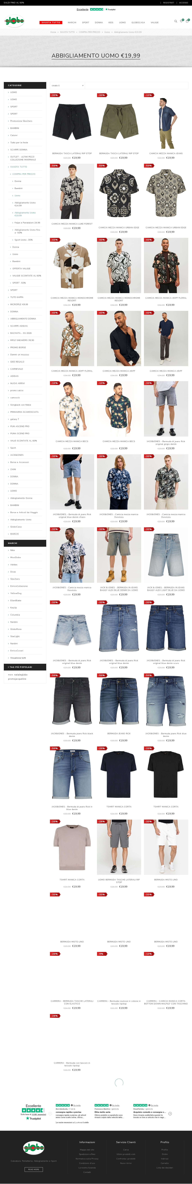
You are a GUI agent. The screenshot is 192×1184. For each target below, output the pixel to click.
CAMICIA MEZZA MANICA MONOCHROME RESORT (72, 299)
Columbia (15, 615)
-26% (101, 821)
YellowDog (16, 593)
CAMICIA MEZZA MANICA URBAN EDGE (119, 227)
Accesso (183, 3)
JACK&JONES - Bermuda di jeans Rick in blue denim (72, 808)
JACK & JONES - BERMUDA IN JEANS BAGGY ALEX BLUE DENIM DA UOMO (119, 589)
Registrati (168, 3)
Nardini (14, 622)
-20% (101, 748)
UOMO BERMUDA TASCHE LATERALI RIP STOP (119, 881)
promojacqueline (17, 678)
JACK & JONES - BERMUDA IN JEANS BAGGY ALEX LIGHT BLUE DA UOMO (166, 589)
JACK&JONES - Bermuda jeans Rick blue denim (166, 735)
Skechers (15, 579)
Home (53, 32)
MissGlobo (15, 557)
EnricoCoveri (16, 650)
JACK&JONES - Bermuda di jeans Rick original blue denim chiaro (72, 515)
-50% (54, 165)
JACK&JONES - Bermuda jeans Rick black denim (72, 735)
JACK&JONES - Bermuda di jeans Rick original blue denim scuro (166, 662)
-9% (100, 953)
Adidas (13, 564)
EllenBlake (15, 600)
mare (10, 674)
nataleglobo (21, 674)
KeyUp (13, 607)
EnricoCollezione (19, 586)
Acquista (80, 124)
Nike (12, 550)
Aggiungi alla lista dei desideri (75, 124)
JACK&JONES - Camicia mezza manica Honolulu (119, 515)
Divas (13, 571)
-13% (148, 95)
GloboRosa (16, 629)
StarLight (15, 636)
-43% (54, 239)
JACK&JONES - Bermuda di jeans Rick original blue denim (72, 662)
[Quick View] (63, 124)
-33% (54, 95)
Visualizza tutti (18, 658)
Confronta (69, 124)
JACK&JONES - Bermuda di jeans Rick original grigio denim (166, 442)
